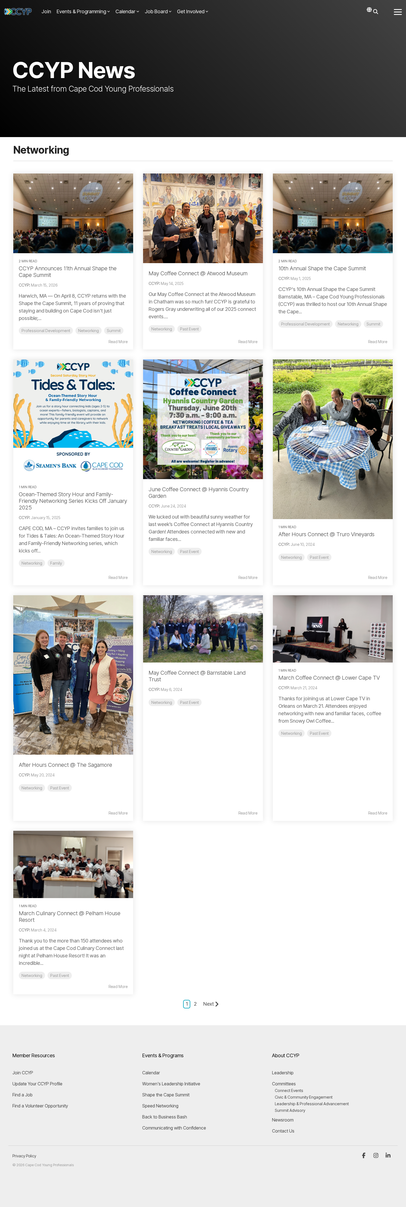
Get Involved (190, 11)
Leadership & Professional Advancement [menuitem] (312, 1103)
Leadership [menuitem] (283, 1072)
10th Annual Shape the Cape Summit (322, 268)
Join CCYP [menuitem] (22, 1072)
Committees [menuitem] (284, 1083)
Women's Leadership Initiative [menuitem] (171, 1083)
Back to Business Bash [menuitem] (164, 1117)
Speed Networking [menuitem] (160, 1106)
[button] (398, 11)
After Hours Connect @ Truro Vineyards (326, 534)
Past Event (189, 329)
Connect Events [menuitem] (289, 1090)
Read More (118, 342)
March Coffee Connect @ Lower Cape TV (329, 677)
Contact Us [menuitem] (283, 1131)
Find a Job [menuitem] (22, 1094)
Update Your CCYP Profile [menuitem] (37, 1083)
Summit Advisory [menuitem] (290, 1110)
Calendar (125, 11)
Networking (88, 330)
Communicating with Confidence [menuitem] (174, 1128)
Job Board (156, 11)
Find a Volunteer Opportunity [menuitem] (40, 1106)
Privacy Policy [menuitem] (24, 1155)
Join (46, 11)
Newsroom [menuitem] (283, 1120)
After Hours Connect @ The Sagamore (65, 765)
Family (56, 563)
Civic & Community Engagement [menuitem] (304, 1097)
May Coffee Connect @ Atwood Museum (198, 273)
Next (208, 1004)
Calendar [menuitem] (151, 1072)
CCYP (24, 285)
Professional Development (46, 330)
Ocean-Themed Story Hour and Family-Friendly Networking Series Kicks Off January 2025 (73, 501)
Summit (114, 330)
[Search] (375, 11)
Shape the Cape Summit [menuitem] (165, 1094)
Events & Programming (81, 11)
